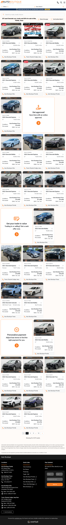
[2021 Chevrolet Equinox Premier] (11, 253)
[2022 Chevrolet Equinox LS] (55, 68)
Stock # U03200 (27, 152)
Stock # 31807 (27, 375)
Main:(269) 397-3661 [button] (9, 503)
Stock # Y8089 (5, 152)
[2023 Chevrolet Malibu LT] (33, 31)
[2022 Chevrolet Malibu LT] (55, 142)
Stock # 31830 (27, 412)
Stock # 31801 (38, 337)
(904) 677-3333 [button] (8, 472)
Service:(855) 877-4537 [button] (10, 493)
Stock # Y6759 (27, 263)
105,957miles (38, 82)
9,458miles (61, 379)
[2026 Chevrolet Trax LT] (55, 365)
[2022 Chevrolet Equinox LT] (11, 105)
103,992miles (60, 45)
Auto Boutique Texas (28, 479)
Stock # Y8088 (5, 115)
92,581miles (38, 416)
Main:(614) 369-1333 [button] (9, 491)
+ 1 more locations (7, 512)
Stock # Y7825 (27, 300)
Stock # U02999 (6, 263)
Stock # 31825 (5, 375)
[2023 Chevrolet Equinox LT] (33, 253)
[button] (58, 2)
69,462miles (16, 156)
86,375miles (38, 305)
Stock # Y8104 (5, 78)
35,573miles (60, 82)
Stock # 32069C (49, 152)
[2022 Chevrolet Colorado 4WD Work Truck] (11, 291)
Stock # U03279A (28, 41)
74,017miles (16, 268)
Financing (25, 471)
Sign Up (55, 484)
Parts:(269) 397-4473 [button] (9, 507)
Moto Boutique (27, 486)
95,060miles (49, 231)
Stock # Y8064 (49, 41)
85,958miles (16, 45)
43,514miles (16, 379)
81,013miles (60, 193)
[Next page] (42, 433)
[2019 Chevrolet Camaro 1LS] (55, 253)
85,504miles (60, 268)
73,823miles (38, 156)
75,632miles (38, 45)
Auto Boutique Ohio (28, 481)
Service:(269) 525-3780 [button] (10, 505)
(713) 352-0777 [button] (8, 482)
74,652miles (16, 119)
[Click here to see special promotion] (33, 9)
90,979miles (38, 268)
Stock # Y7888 (38, 226)
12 (38, 433)
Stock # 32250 (27, 78)
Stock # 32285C (6, 41)
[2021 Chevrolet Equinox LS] (33, 179)
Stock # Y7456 (49, 189)
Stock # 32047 (5, 412)
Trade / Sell (26, 474)
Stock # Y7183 (27, 189)
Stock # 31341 (49, 78)
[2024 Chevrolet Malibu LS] (11, 142)
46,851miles (16, 193)
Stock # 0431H (49, 263)
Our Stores (26, 469)
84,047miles (16, 416)
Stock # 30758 (5, 189)
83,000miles (38, 379)
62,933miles (60, 156)
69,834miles (49, 342)
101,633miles (16, 305)
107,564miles (38, 193)
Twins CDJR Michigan (29, 484)
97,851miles (16, 82)
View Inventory (27, 467)
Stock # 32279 (49, 375)
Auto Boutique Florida (29, 476)
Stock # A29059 (6, 300)
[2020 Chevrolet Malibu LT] (11, 31)
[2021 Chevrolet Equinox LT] (11, 68)
